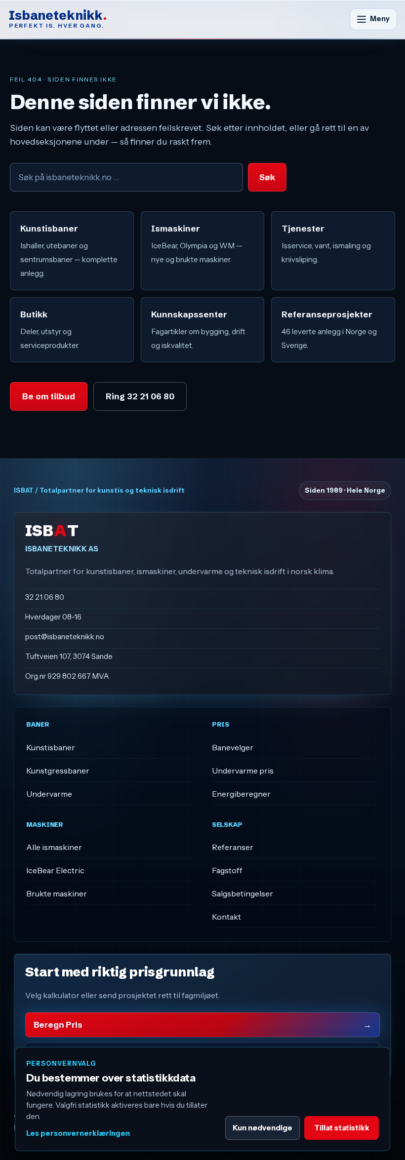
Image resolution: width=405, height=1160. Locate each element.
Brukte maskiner (56, 893)
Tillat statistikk (341, 1127)
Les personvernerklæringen (78, 1133)
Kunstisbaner (50, 747)
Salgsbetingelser (242, 893)
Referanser (232, 847)
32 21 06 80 (44, 597)
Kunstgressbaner (57, 770)
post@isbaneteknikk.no (64, 636)
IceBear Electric (55, 870)
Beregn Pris (202, 1025)
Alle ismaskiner (54, 847)
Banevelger (232, 747)
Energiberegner (241, 794)
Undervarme (49, 794)
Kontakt (226, 917)
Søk (267, 177)
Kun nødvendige (262, 1127)
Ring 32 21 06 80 (140, 396)
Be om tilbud (48, 396)
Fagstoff (227, 870)
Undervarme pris (243, 770)
